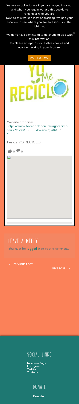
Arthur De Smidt (16, 130)
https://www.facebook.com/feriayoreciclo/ (37, 126)
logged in (33, 249)
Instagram (33, 366)
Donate (38, 396)
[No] (74, 34)
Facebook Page (36, 363)
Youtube (32, 372)
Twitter (32, 369)
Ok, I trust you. (39, 57)
